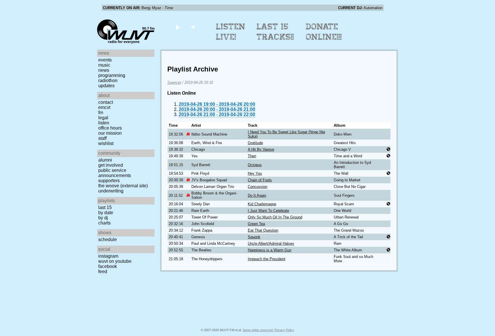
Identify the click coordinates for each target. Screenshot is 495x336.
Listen (103, 122)
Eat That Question (263, 230)
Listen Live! (230, 31)
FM (100, 112)
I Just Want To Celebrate (268, 210)
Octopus (255, 165)
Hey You (255, 173)
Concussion (257, 186)
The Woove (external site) (123, 185)
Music (104, 65)
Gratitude (255, 143)
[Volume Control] (194, 27)
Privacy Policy (284, 330)
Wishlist (105, 143)
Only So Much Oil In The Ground (275, 217)
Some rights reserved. (258, 330)
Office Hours (110, 128)
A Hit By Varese (261, 149)
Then (252, 156)
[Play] (177, 27)
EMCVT (104, 107)
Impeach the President (266, 259)
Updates (106, 85)
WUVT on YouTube (114, 261)
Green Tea (256, 224)
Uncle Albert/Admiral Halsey (271, 243)
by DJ (103, 217)
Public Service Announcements (114, 173)
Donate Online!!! (324, 31)
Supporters (109, 180)
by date (105, 212)
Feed (102, 271)
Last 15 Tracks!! (275, 31)
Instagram (108, 256)
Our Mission (110, 133)
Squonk (254, 237)
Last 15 (105, 207)
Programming (111, 75)
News (103, 70)
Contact (105, 102)
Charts (104, 222)
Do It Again (257, 195)
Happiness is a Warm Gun (269, 250)
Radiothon (107, 80)
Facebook (107, 266)
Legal (103, 117)
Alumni (105, 160)
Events (105, 59)
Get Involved (110, 165)
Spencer (174, 82)
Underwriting (110, 190)
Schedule (107, 239)
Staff (102, 138)
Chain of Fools (260, 180)
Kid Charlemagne (262, 204)
